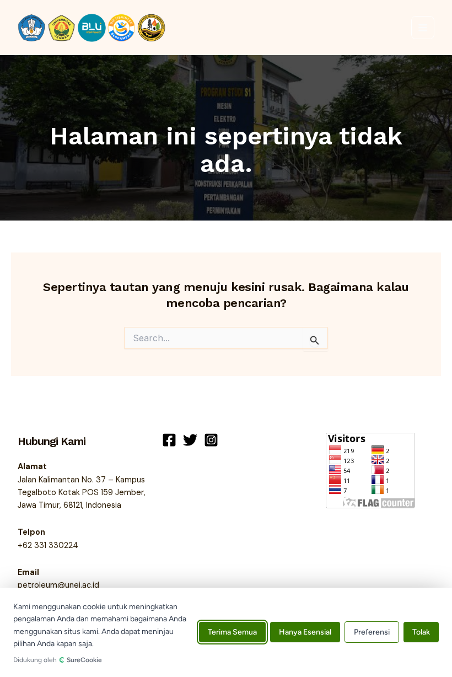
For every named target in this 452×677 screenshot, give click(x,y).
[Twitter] (190, 440)
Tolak (421, 632)
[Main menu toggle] (422, 27)
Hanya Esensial (305, 632)
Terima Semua (232, 632)
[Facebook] (169, 440)
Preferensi (372, 632)
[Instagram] (211, 440)
